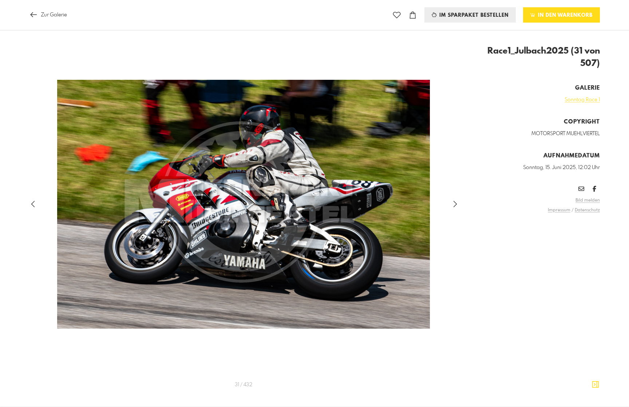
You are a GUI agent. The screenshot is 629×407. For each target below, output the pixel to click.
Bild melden (587, 200)
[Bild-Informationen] (595, 384)
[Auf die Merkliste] (396, 15)
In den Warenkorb (564, 15)
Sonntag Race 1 (582, 99)
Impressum (559, 210)
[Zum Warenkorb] (412, 15)
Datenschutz (587, 210)
